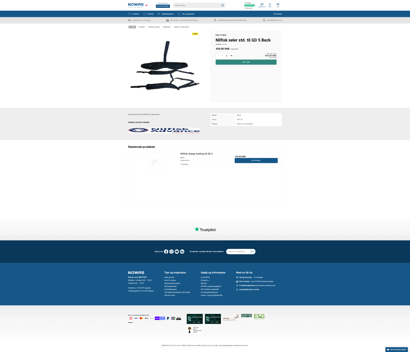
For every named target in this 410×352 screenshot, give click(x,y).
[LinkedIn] (182, 251)
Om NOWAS (205, 277)
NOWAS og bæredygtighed (211, 286)
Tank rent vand (169, 295)
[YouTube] (177, 251)
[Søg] (222, 5)
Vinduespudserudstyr (172, 283)
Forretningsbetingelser (209, 292)
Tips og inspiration (188, 14)
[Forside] (136, 5)
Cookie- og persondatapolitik (211, 295)
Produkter (135, 14)
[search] (199, 5)
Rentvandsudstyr (170, 286)
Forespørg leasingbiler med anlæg (177, 292)
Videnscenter (169, 277)
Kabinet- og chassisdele (245, 124)
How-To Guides (170, 280)
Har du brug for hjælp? (398, 349)
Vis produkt (256, 160)
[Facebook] (166, 251)
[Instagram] (171, 251)
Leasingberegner (170, 289)
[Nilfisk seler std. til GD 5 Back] (164, 66)
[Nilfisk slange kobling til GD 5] (153, 176)
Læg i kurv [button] (246, 62)
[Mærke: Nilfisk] (221, 35)
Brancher (151, 14)
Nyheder (204, 283)
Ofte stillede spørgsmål (210, 289)
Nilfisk (239, 115)
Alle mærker (278, 14)
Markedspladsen (167, 14)
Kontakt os (205, 280)
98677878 (142, 277)
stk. (231, 55)
